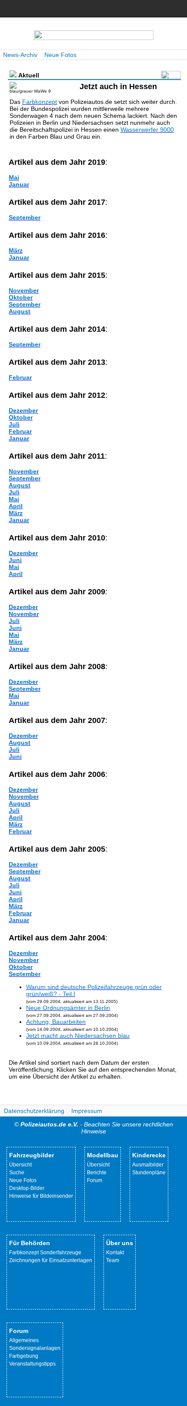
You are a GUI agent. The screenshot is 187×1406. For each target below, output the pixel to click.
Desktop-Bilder (26, 1188)
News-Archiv (20, 54)
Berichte (97, 1172)
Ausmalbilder (148, 1165)
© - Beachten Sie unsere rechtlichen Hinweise (93, 1128)
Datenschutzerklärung (34, 1110)
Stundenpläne (149, 1172)
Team (112, 1260)
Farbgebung (23, 1356)
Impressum (86, 1110)
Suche (16, 1172)
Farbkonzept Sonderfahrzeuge (45, 1252)
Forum (94, 1180)
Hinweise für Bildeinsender (41, 1196)
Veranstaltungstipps (32, 1364)
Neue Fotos (60, 54)
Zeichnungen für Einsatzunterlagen (50, 1260)
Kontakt (115, 1252)
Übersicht (20, 1165)
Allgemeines (24, 1340)
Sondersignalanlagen (34, 1348)
